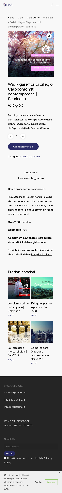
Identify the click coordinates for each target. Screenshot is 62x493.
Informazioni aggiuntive (31, 178)
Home (11, 17)
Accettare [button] (51, 482)
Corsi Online (33, 17)
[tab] (31, 172)
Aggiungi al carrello (23, 146)
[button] (49, 35)
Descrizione (31, 172)
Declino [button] (38, 482)
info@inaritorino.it (41, 254)
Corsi (20, 17)
